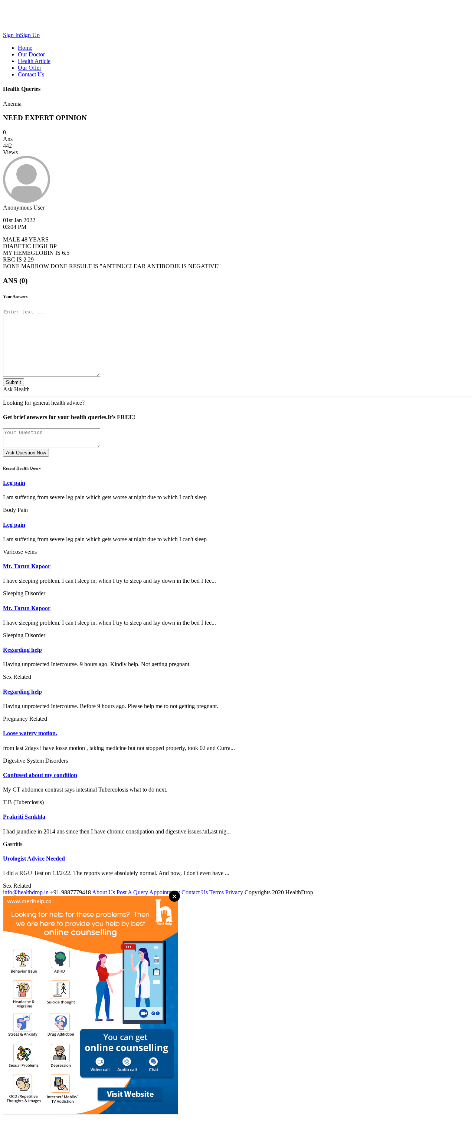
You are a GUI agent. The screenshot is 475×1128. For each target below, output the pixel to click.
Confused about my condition (40, 775)
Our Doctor (31, 54)
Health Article (34, 61)
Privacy (234, 892)
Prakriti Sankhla (24, 816)
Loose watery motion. (30, 733)
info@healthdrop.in (26, 892)
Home (25, 48)
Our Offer (29, 68)
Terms (216, 892)
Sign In (11, 35)
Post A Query (132, 892)
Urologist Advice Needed (34, 858)
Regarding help (22, 650)
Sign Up (30, 35)
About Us (103, 892)
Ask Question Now (26, 453)
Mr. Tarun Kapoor (26, 566)
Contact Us (31, 74)
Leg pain (14, 483)
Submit (13, 382)
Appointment (164, 892)
